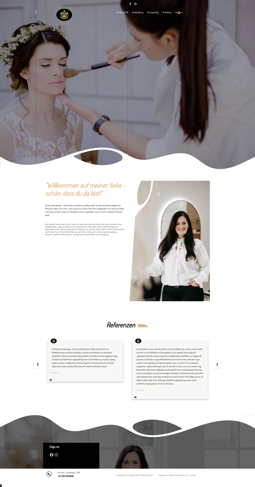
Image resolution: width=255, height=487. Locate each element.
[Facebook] (130, 4)
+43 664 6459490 (66, 476)
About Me (123, 12)
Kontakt (193, 475)
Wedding (138, 12)
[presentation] (38, 364)
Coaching (154, 12)
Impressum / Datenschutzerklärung (172, 475)
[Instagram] (135, 4)
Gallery (168, 12)
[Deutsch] (178, 12)
